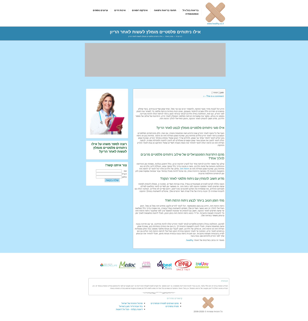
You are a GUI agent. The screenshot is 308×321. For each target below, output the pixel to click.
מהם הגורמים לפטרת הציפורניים (165, 303)
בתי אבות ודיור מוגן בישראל (131, 306)
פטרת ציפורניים (172, 306)
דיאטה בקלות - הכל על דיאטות (129, 309)
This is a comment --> (213, 95)
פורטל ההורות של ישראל (132, 303)
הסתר (215, 92)
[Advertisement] (155, 60)
